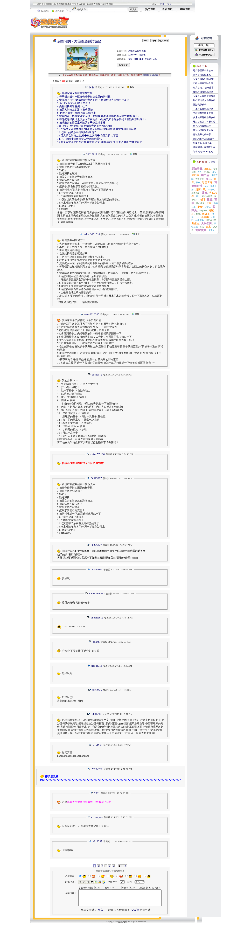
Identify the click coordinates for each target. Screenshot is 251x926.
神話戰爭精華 (199, 104)
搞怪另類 (141, 51)
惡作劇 (148, 59)
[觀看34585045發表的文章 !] (88, 569)
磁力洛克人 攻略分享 (203, 87)
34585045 (97, 569)
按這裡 (135, 909)
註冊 (162, 4)
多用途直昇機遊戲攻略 (204, 117)
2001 (97, 793)
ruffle (154, 59)
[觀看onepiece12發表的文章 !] (88, 617)
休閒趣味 (132, 51)
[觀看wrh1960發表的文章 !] (90, 745)
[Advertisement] (132, 22)
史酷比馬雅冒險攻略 (203, 83)
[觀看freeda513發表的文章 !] (88, 666)
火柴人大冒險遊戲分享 (204, 96)
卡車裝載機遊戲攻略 (203, 109)
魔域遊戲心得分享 (202, 134)
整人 (130, 59)
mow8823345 (91, 314)
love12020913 (97, 593)
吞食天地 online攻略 (203, 151)
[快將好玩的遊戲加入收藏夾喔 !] (204, 49)
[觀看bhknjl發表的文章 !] (90, 641)
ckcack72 (97, 374)
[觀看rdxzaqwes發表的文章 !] (88, 817)
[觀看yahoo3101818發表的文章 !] (81, 234)
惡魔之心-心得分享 (202, 143)
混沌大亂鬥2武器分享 (203, 138)
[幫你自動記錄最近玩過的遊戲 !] (204, 54)
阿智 (91, 87)
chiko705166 (97, 454)
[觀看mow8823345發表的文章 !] (81, 314)
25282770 (97, 769)
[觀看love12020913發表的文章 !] (86, 593)
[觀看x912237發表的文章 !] (90, 841)
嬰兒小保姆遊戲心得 (203, 130)
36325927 (91, 154)
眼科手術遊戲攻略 (202, 74)
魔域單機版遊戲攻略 (203, 91)
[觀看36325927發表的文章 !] (83, 154)
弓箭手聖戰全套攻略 (203, 70)
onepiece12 (97, 617)
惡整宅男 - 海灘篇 (137, 55)
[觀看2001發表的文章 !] (91, 793)
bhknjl (96, 641)
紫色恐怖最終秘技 (202, 126)
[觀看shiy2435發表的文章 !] (89, 690)
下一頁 (123, 866)
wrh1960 (97, 745)
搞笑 (136, 59)
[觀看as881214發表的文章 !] (88, 714)
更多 (212, 162)
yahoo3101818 (92, 234)
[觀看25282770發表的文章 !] (88, 769)
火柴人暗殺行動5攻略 (203, 79)
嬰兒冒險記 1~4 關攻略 (204, 121)
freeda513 (96, 665)
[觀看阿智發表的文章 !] (86, 87)
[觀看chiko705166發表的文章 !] (87, 454)
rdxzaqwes (97, 817)
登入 (169, 4)
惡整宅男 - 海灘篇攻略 (204, 147)
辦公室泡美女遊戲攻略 (204, 100)
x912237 (97, 841)
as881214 (96, 714)
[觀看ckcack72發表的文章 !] (89, 374)
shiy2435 (97, 689)
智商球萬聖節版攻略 (203, 113)
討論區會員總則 (150, 75)
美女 (141, 59)
